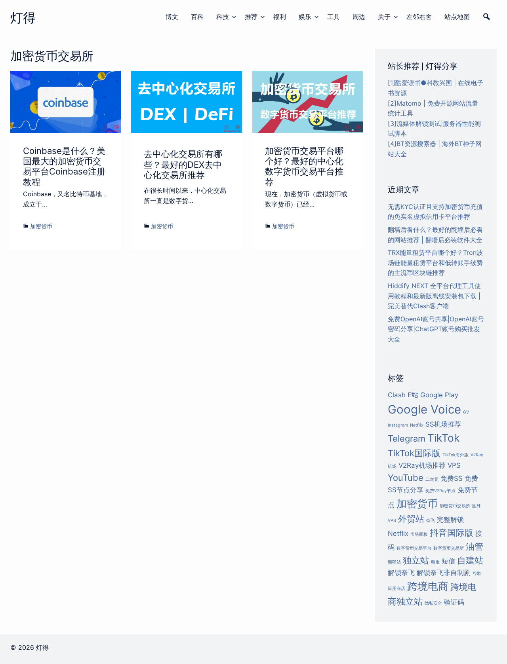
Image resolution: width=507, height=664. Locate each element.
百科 (197, 16)
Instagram (398, 425)
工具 (333, 16)
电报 (435, 562)
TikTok (443, 438)
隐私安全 (433, 603)
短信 (448, 561)
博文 (172, 16)
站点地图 (457, 16)
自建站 (470, 560)
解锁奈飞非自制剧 (444, 573)
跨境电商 (427, 586)
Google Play (439, 395)
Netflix (416, 425)
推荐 (251, 16)
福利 (279, 16)
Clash (397, 395)
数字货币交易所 (448, 548)
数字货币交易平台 (413, 548)
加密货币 (41, 226)
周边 (359, 16)
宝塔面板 (419, 534)
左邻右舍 (419, 16)
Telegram (406, 438)
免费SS (451, 478)
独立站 (416, 560)
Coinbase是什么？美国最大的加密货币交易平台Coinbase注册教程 (64, 166)
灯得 (23, 17)
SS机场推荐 (443, 424)
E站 (413, 395)
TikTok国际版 (414, 453)
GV (466, 412)
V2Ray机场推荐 (422, 465)
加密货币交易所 (455, 505)
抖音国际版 (451, 532)
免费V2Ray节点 (440, 490)
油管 (474, 546)
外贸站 (411, 519)
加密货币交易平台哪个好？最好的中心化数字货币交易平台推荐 (304, 166)
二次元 (431, 479)
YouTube (405, 477)
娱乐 (305, 16)
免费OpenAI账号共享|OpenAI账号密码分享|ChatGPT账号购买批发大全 (436, 329)
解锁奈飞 (401, 573)
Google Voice (424, 409)
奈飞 (430, 520)
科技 (222, 16)
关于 (384, 16)
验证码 (454, 602)
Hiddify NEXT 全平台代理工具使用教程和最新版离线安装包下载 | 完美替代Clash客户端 (434, 296)
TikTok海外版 (455, 454)
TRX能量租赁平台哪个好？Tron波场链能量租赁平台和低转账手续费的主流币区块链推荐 (435, 263)
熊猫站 (394, 562)
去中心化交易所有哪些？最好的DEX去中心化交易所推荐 (183, 164)
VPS (454, 465)
